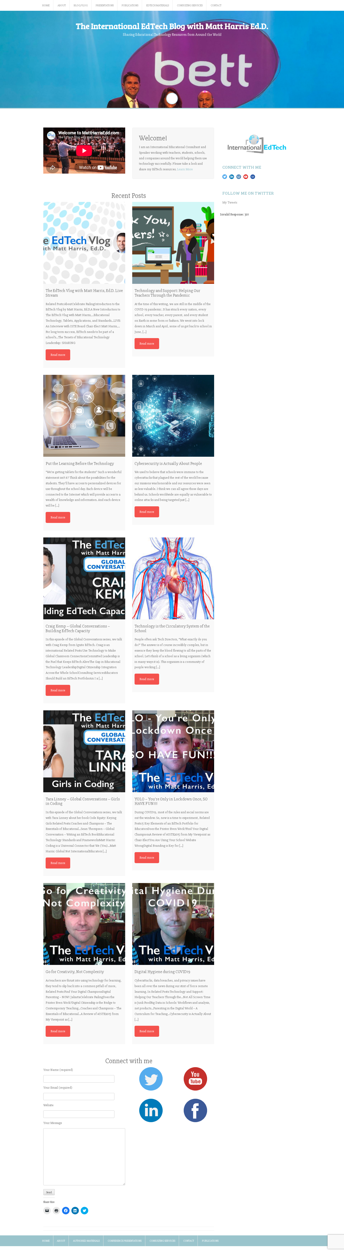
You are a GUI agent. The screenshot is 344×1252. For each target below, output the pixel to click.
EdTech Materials (157, 5)
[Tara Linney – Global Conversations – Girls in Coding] (84, 751)
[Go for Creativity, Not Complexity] (84, 924)
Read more (58, 355)
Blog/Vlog (81, 5)
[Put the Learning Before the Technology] (84, 416)
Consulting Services (190, 5)
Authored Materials (86, 1241)
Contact (216, 5)
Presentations (105, 5)
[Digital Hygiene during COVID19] (173, 924)
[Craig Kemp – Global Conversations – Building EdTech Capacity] (84, 578)
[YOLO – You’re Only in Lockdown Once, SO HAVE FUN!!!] (173, 751)
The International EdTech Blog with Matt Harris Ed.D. (172, 25)
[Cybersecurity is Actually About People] (173, 416)
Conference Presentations (125, 1241)
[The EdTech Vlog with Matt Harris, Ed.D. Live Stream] (84, 243)
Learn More (185, 169)
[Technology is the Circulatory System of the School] (173, 578)
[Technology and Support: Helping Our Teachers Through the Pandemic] (173, 243)
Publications (130, 5)
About (62, 5)
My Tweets (229, 202)
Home (46, 5)
